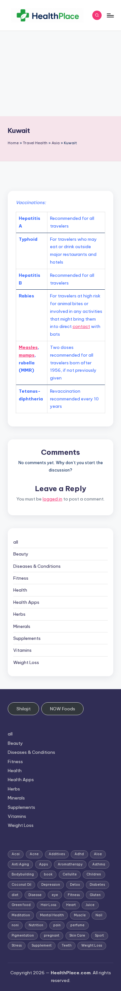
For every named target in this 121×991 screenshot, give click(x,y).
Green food (21, 905)
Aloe (98, 854)
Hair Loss (48, 905)
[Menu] (110, 15)
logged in (52, 499)
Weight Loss (26, 662)
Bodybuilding (23, 874)
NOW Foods (62, 709)
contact (81, 326)
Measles (28, 347)
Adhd (79, 854)
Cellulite (70, 874)
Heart (71, 905)
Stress (17, 945)
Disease (35, 895)
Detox (75, 885)
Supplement (42, 945)
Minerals (21, 626)
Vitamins (22, 650)
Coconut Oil (21, 885)
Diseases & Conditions (37, 566)
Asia (56, 143)
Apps (43, 864)
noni (15, 925)
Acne (34, 854)
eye (55, 895)
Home (13, 143)
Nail (99, 915)
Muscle (80, 915)
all (15, 542)
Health (20, 590)
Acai (16, 854)
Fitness (20, 578)
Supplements (27, 638)
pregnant (51, 935)
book (48, 874)
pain (57, 925)
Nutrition (36, 925)
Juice (90, 905)
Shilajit (23, 709)
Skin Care (77, 935)
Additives (57, 854)
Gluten (95, 895)
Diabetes (97, 885)
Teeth (67, 945)
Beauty (20, 554)
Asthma (98, 864)
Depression (50, 885)
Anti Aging (20, 864)
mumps (27, 355)
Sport (99, 935)
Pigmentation (23, 935)
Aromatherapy (70, 864)
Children (93, 874)
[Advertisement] (60, 73)
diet (15, 895)
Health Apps (26, 602)
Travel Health (35, 143)
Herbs (19, 614)
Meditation (21, 915)
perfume (77, 925)
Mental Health (52, 915)
